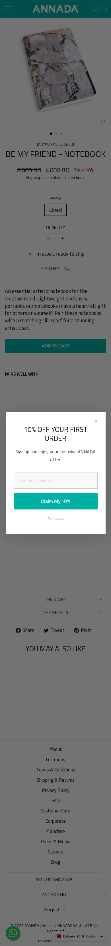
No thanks (56, 518)
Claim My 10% (56, 501)
